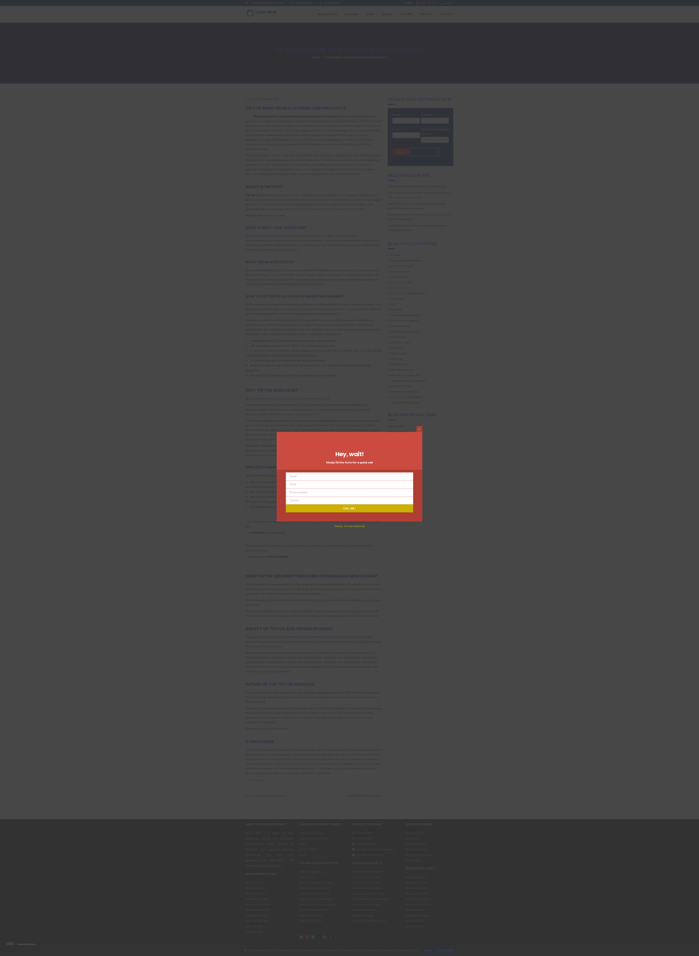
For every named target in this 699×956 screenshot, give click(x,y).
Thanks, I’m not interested (349, 526)
